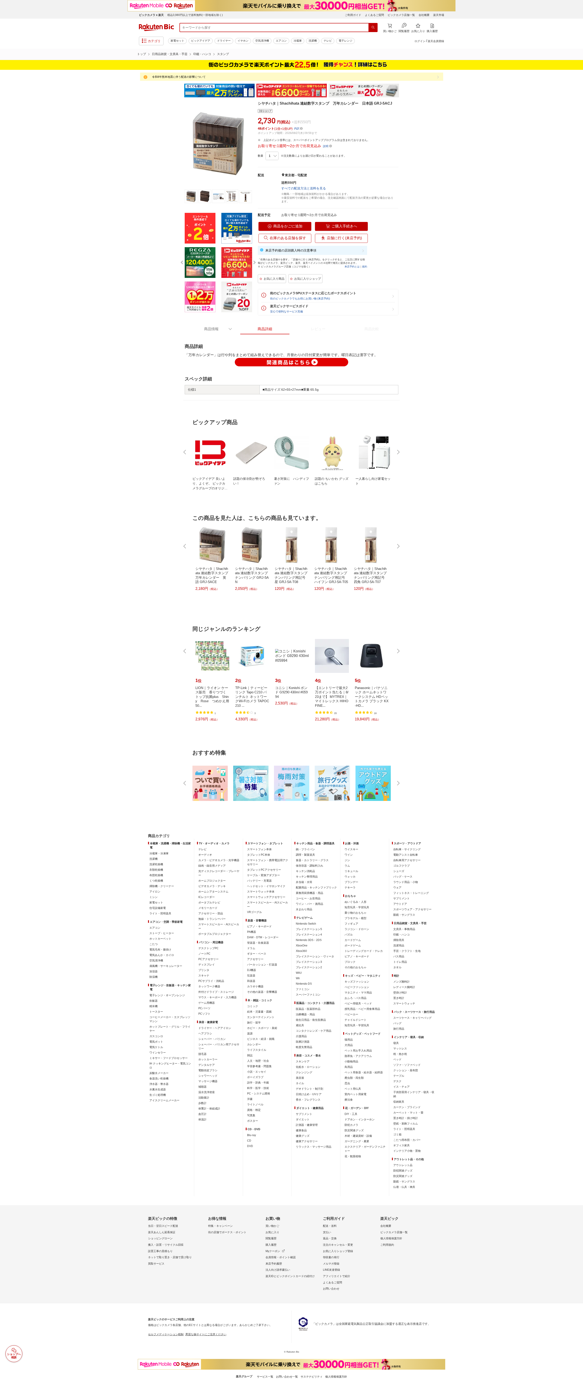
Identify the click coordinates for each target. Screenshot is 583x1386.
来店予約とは (352, 266)
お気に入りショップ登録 (338, 1251)
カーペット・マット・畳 (408, 1112)
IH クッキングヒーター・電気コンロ (170, 1065)
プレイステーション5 (309, 929)
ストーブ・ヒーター (161, 933)
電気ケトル (156, 1047)
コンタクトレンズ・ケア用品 (313, 1030)
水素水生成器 (157, 1089)
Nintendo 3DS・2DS (309, 940)
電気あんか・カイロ (161, 955)
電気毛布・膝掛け (160, 949)
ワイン (349, 854)
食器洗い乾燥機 (159, 1078)
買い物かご (272, 1226)
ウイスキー (351, 849)
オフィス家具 (401, 1145)
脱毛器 (202, 1054)
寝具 (396, 1043)
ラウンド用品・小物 (405, 882)
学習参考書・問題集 (259, 1066)
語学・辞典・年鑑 (258, 1082)
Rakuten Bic (156, 27)
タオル (397, 967)
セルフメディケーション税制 (166, 1334)
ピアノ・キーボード (259, 926)
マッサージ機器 (207, 1081)
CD (249, 1140)
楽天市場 (438, 15)
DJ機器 (251, 970)
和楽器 (251, 981)
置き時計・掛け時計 (405, 1118)
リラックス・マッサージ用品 (313, 1146)
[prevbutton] (185, 452)
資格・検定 (254, 1110)
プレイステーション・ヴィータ (315, 956)
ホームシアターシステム (213, 891)
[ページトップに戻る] (576, 826)
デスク (397, 1081)
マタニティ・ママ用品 (358, 992)
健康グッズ (302, 1135)
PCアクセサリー (208, 959)
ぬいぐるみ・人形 (355, 901)
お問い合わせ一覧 (287, 1376)
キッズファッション (357, 981)
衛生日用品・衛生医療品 (311, 1019)
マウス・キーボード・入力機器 (217, 997)
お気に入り (272, 1232)
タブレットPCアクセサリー (264, 869)
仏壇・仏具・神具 (404, 1187)
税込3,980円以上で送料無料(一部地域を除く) (195, 15)
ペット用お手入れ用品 (358, 1050)
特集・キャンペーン (220, 1226)
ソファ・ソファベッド (407, 1065)
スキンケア (302, 1061)
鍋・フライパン (305, 849)
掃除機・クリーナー (161, 886)
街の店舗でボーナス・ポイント (227, 1232)
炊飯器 (153, 1000)
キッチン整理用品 (307, 876)
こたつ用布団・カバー (407, 1140)
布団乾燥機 (156, 875)
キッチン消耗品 (305, 871)
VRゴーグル (254, 912)
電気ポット (156, 1041)
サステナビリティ (311, 1376)
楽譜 (250, 1033)
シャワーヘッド (207, 1075)
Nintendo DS (304, 983)
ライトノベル (255, 1104)
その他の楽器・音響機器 (262, 992)
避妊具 (300, 1025)
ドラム (251, 948)
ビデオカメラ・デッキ (212, 886)
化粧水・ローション (308, 1067)
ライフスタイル (256, 1049)
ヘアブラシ (205, 1033)
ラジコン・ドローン (357, 929)
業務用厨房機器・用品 (309, 893)
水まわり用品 (304, 909)
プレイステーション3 (309, 961)
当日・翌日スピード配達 (163, 1226)
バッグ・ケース (402, 876)
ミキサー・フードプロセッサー (168, 1058)
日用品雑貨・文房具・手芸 (169, 54)
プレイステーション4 (309, 934)
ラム (347, 865)
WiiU (299, 972)
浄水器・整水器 (159, 1084)
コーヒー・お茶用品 (308, 898)
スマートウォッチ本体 (260, 891)
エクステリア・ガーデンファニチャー (365, 1148)
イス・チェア (401, 1086)
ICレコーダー (206, 897)
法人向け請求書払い (278, 1269)
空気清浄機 (262, 40)
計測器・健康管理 (307, 1125)
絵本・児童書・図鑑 (259, 1011)
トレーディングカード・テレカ (364, 951)
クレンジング (304, 1072)
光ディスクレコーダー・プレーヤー (218, 873)
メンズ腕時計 (401, 981)
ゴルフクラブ (401, 865)
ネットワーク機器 (209, 986)
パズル (349, 934)
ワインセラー (157, 1052)
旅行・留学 (254, 1022)
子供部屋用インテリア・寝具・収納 (413, 1094)
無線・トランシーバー (212, 919)
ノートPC (204, 953)
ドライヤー (224, 40)
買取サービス (156, 1263)
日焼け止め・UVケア (309, 1094)
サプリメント (304, 1114)
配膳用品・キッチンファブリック (316, 887)
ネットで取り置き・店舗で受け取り (170, 1257)
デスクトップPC (208, 948)
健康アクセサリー (307, 1141)
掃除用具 (398, 940)
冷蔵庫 (298, 40)
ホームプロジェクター (212, 880)
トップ (141, 54)
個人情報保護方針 (391, 1238)
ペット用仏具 (353, 1088)
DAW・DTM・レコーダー (263, 937)
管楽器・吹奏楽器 (258, 942)
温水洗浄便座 (206, 1092)
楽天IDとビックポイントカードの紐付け (290, 1276)
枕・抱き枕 (400, 1054)
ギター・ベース (256, 953)
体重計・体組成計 (209, 1108)
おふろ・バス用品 (355, 998)
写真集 (251, 1115)
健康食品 (301, 1130)
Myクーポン (273, 1251)
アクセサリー (255, 959)
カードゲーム (353, 940)
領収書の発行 (331, 1257)
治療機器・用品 (305, 1014)
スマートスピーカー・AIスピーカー (218, 926)
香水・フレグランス (308, 1099)
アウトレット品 (402, 1165)
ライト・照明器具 (160, 913)
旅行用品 (398, 1028)
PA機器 (251, 931)
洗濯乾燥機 (156, 864)
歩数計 (202, 1103)
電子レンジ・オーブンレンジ (167, 995)
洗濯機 (313, 40)
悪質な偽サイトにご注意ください (205, 1334)
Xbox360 (301, 951)
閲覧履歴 (271, 1238)
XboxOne (301, 945)
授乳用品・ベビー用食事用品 (362, 1009)
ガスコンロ (156, 1036)
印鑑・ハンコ (202, 54)
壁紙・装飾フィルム (405, 1123)
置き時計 (398, 998)
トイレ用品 (400, 961)
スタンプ (223, 54)
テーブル (398, 1075)
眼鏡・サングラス (404, 914)
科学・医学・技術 (258, 1088)
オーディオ (205, 854)
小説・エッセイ (256, 1071)
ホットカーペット (160, 938)
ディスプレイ (206, 964)
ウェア (397, 887)
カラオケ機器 (255, 986)
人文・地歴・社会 (258, 1060)
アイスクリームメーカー (164, 1100)
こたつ (153, 944)
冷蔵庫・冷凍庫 (159, 853)
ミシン (153, 897)
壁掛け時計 (400, 992)
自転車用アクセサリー (407, 860)
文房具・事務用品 (404, 929)
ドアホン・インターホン (360, 1119)
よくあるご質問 (374, 15)
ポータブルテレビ (209, 902)
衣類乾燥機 (156, 869)
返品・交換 (330, 1238)
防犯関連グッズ (402, 1170)
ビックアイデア (200, 40)
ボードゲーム (353, 945)
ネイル (300, 1083)
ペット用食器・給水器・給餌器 (364, 1072)
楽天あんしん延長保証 (161, 1232)
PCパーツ (204, 1008)
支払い (327, 1232)
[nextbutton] (397, 452)
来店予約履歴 (274, 1263)
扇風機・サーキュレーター (165, 966)
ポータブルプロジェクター (214, 934)
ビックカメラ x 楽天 (151, 15)
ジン (347, 860)
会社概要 (424, 15)
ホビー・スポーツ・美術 (262, 1028)
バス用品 (398, 956)
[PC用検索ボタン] (373, 27)
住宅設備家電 (157, 908)
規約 (364, 266)
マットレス (400, 1048)
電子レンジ (345, 40)
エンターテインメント (260, 1017)
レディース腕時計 (404, 987)
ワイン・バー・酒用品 (309, 904)
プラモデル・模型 (355, 918)
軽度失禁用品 (304, 1047)
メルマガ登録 (331, 1263)
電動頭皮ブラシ (207, 1070)
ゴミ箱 (397, 1134)
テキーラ (350, 887)
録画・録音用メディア (212, 865)
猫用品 (349, 1039)
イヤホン (243, 40)
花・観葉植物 (353, 1156)
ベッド (397, 1059)
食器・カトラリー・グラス (312, 860)
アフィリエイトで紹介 (336, 1276)
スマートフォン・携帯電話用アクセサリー (267, 862)
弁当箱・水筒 (304, 882)
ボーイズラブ (255, 1077)
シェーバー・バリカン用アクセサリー (218, 1046)
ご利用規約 (387, 1244)
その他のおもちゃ (355, 967)
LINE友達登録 (331, 1269)
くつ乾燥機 (156, 880)
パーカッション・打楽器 (262, 964)
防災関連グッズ (354, 1130)
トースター (156, 1011)
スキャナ (203, 975)
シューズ (398, 871)
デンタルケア (206, 1065)
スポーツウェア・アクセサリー (412, 909)
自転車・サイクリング (407, 849)
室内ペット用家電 (355, 1094)
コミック (252, 1006)
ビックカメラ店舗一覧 (401, 15)
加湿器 (153, 971)
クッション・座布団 (405, 1070)
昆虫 (347, 1083)
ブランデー (351, 882)
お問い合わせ (331, 1288)
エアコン (281, 40)
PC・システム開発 (258, 1093)
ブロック (350, 961)
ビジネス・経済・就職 (260, 1039)
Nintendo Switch (306, 923)
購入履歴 (271, 1244)
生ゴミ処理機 (157, 1095)
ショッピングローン (160, 1238)
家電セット (177, 40)
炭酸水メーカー (159, 1073)
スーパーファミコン (308, 994)
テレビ (328, 40)
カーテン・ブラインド (407, 1107)
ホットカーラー (207, 1059)
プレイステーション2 (309, 967)
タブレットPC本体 (258, 854)
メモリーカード (207, 908)
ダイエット (302, 1119)
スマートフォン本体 (259, 849)
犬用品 (349, 1045)
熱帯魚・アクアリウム (358, 1056)
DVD (250, 1146)
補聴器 (202, 1086)
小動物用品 (351, 1061)
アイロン (154, 891)
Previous (180, 90)
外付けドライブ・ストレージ (216, 992)
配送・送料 (330, 1226)
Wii (298, 978)
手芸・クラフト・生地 (407, 951)
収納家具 (398, 1101)
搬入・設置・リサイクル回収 (166, 1244)
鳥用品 (349, 1067)
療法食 (349, 1099)
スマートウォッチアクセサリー (266, 897)
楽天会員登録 (436, 41)
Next (403, 90)
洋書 (250, 1099)
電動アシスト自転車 (405, 854)
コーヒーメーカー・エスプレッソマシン (169, 1019)
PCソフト (204, 1013)
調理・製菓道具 (305, 854)
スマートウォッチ (404, 1003)
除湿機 (153, 977)
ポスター (252, 1120)
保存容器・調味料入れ (309, 865)
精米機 (153, 1006)
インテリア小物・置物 (407, 1150)
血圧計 (202, 1114)
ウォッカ (350, 876)
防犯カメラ (351, 1125)
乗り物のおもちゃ (355, 912)
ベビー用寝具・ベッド (358, 1003)
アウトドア (400, 904)
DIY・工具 (351, 1114)
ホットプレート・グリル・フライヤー (169, 1028)
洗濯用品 (398, 945)
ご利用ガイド (353, 15)
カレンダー (254, 1044)
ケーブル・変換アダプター (263, 875)
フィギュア (351, 923)
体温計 (202, 1119)
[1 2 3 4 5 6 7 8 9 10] (272, 156)
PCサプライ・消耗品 (211, 981)
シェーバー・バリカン (212, 1039)
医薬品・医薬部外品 (308, 1009)
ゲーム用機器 (206, 1002)
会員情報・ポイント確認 (281, 1257)
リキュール (351, 871)
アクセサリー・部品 (210, 913)
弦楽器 (251, 975)
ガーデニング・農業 (357, 1141)
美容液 (300, 1077)
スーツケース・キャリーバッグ (412, 1017)
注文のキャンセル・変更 (338, 1244)
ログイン (419, 41)
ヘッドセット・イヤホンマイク (266, 886)
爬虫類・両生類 (354, 1077)
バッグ (397, 1023)
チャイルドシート (355, 1019)
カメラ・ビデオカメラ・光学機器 (218, 860)
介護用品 (301, 1036)
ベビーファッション (357, 987)
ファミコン (302, 989)
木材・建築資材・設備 (358, 1135)
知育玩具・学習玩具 (357, 907)
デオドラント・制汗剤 (309, 1088)
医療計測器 (302, 1041)
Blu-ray (251, 1135)
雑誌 (250, 1055)
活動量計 (203, 1097)
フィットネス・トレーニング (411, 893)
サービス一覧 (265, 1376)
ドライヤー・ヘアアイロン (214, 1028)
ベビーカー (351, 1014)
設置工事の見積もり (160, 1251)
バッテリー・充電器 (259, 880)
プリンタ (203, 970)
